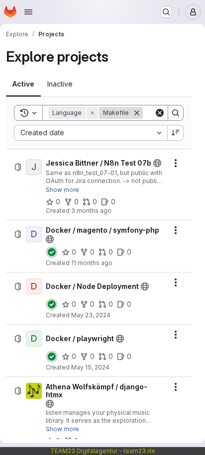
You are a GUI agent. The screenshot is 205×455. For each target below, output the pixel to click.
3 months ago (91, 210)
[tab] (23, 84)
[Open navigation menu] (28, 12)
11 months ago (91, 263)
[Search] (176, 113)
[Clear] (160, 113)
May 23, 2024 (90, 315)
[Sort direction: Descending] (176, 133)
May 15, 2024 (90, 367)
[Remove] (137, 113)
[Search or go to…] (166, 12)
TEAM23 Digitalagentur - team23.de (102, 451)
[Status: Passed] (52, 252)
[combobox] (90, 133)
